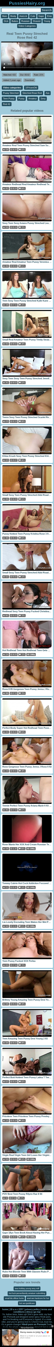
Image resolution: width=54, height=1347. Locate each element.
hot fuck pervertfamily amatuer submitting (27, 1293)
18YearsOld (31, 87)
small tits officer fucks (14, 1298)
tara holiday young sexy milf (27, 1288)
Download (29, 80)
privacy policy (32, 1309)
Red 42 (6, 104)
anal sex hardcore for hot (38, 1298)
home (5, 1309)
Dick (6, 21)
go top (37, 1312)
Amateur (32, 98)
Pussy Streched (11, 93)
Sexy (43, 98)
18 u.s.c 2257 (16, 1309)
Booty (13, 16)
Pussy (21, 98)
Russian (25, 21)
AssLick (23, 16)
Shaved (36, 21)
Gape (41, 16)
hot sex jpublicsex (27, 1303)
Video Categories (27, 26)
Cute (32, 16)
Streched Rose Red (32, 93)
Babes (15, 21)
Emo (49, 16)
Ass (47, 93)
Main (4, 16)
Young (47, 21)
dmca (29, 1312)
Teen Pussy (9, 98)
